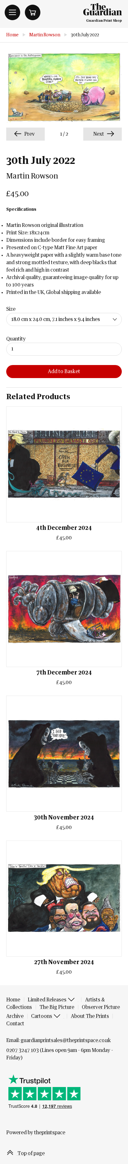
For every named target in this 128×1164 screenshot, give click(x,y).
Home (12, 35)
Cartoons (42, 1016)
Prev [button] (29, 134)
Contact (15, 1023)
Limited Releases (47, 999)
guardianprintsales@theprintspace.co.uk (66, 1040)
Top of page (30, 1153)
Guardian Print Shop (104, 20)
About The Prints (90, 1016)
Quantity (16, 338)
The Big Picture (56, 1007)
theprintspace (49, 1132)
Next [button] (99, 134)
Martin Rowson (44, 35)
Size (11, 309)
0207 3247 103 (22, 1050)
